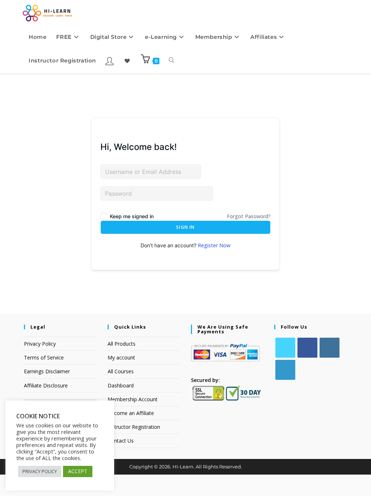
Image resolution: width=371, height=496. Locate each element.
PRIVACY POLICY (39, 471)
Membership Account (133, 399)
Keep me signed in (132, 216)
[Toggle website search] (171, 60)
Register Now (214, 245)
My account (121, 357)
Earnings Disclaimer (47, 371)
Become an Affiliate (131, 413)
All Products (122, 343)
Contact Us (121, 440)
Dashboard (121, 385)
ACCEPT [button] (77, 471)
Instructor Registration (134, 426)
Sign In (185, 227)
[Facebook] (307, 348)
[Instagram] (329, 348)
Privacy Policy (40, 343)
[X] (285, 348)
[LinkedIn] (285, 370)
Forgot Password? (249, 216)
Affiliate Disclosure (46, 385)
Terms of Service (44, 357)
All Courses (121, 371)
